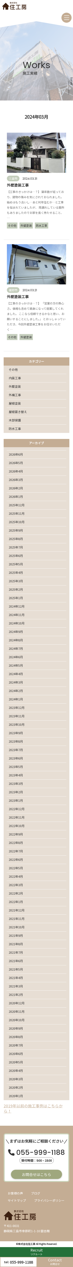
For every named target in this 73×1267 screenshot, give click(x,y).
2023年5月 (16, 767)
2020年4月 (16, 1070)
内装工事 (15, 378)
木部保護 (15, 420)
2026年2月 (16, 488)
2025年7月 (16, 547)
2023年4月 (16, 775)
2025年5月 (16, 564)
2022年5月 (16, 868)
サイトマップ (17, 1200)
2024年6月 (16, 657)
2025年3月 (16, 581)
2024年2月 (16, 691)
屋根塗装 (15, 403)
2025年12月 (17, 505)
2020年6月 (16, 1054)
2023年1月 (16, 800)
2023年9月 (16, 733)
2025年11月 (17, 513)
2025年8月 (16, 539)
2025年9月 (16, 530)
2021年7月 (16, 952)
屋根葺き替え (18, 412)
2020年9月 (16, 1028)
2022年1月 (16, 902)
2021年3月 (16, 986)
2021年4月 (16, 978)
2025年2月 (16, 589)
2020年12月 (17, 1003)
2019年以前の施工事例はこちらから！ (33, 1108)
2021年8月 (16, 944)
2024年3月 (16, 682)
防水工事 (15, 428)
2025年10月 (17, 522)
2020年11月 (17, 1011)
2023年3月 (16, 783)
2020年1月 (16, 1096)
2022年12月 (17, 809)
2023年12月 (17, 707)
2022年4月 (16, 876)
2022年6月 (16, 859)
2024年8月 (16, 640)
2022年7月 (16, 851)
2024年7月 (16, 648)
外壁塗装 (15, 386)
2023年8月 (16, 741)
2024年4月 (16, 674)
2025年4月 (16, 572)
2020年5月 (16, 1062)
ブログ (35, 1193)
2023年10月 (17, 724)
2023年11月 (17, 716)
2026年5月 (16, 463)
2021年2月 (16, 994)
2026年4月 (16, 471)
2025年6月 (16, 556)
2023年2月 (16, 792)
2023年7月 (16, 750)
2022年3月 (16, 885)
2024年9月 (16, 631)
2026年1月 (16, 496)
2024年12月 (17, 606)
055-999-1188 (40, 1153)
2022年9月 (16, 834)
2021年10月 (17, 927)
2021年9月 (16, 935)
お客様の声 (15, 1193)
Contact (55, 1261)
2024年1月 (16, 699)
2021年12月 (17, 910)
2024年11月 (17, 615)
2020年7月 (16, 1045)
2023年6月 (16, 758)
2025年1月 (16, 598)
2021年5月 (16, 969)
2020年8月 (16, 1037)
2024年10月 (17, 623)
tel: (18, 1262)
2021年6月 (16, 961)
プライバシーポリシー (49, 1200)
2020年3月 (16, 1079)
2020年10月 (17, 1020)
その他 (13, 369)
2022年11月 (17, 817)
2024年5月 (16, 665)
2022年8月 (16, 843)
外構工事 (15, 395)
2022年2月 (16, 893)
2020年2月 (16, 1087)
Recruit (36, 1251)
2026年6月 (16, 454)
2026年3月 (16, 480)
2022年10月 (17, 826)
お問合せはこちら (36, 1174)
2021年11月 (17, 918)
